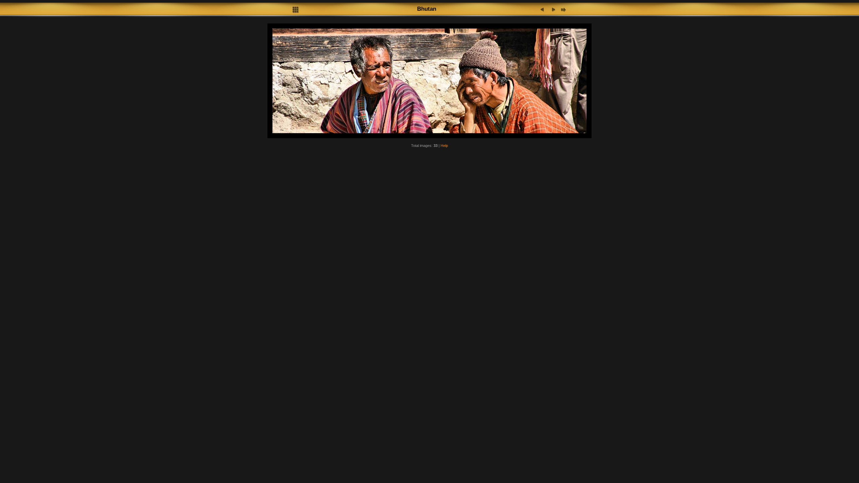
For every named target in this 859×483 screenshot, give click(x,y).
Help (444, 146)
